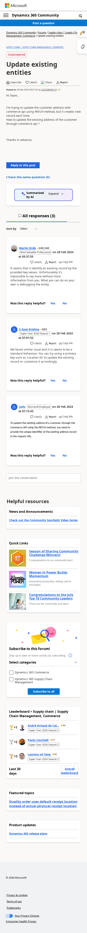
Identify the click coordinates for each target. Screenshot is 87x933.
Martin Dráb (27, 248)
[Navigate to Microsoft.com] (16, 5)
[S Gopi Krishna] (14, 329)
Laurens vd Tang (39, 754)
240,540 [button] (44, 248)
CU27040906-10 (49, 89)
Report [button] (64, 82)
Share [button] (48, 82)
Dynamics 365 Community (35, 15)
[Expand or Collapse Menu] (6, 15)
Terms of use (14, 901)
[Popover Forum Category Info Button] (70, 655)
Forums (42, 32)
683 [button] (44, 329)
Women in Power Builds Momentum (48, 574)
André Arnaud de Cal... (43, 725)
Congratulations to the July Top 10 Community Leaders (51, 596)
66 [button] (55, 754)
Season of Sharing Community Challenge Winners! (53, 553)
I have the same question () (28, 177)
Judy (22, 407)
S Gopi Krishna (29, 329)
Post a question (43, 23)
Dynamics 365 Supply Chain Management (33, 680)
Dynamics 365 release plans (28, 833)
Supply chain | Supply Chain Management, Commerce (35, 47)
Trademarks (13, 908)
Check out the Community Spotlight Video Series (43, 520)
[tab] (36, 217)
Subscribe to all (43, 691)
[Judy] (14, 407)
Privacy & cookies (17, 895)
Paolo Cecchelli (38, 740)
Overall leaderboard (69, 771)
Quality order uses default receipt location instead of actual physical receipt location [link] (43, 803)
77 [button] (53, 739)
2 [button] (59, 89)
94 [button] (64, 725)
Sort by (11, 229)
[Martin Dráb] (14, 248)
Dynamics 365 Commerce (32, 672)
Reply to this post (23, 165)
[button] (80, 15)
